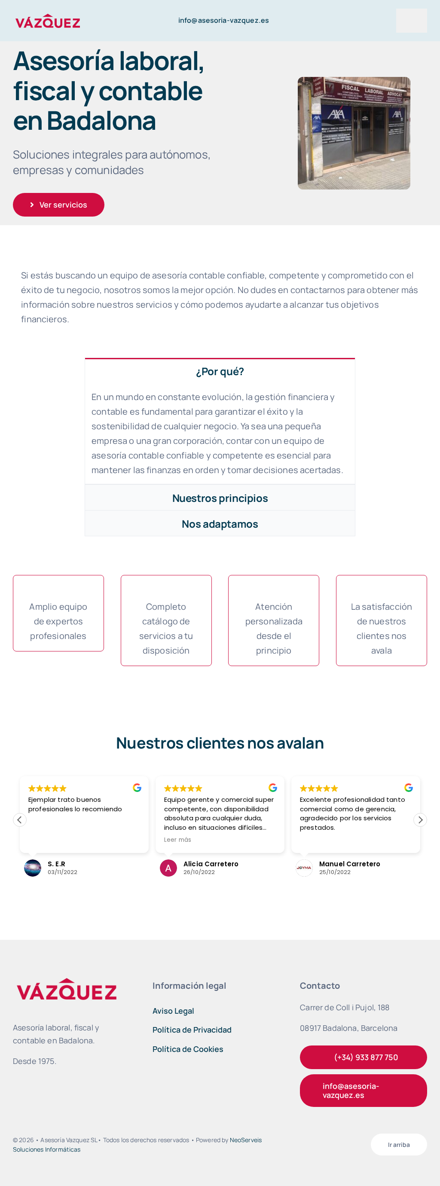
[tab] (220, 370)
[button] (420, 819)
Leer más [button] (177, 840)
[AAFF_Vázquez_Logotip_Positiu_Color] (47, 15)
